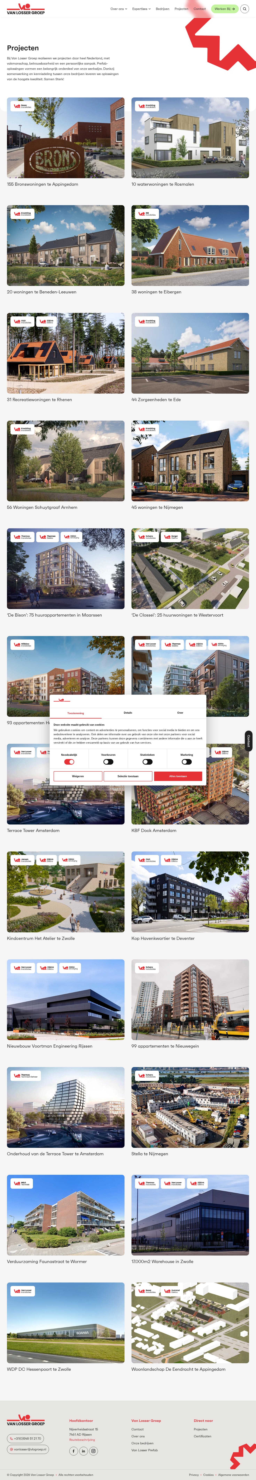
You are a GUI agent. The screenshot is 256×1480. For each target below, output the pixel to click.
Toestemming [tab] (75, 713)
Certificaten (202, 1436)
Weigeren (78, 776)
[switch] (108, 762)
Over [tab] (180, 712)
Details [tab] (128, 712)
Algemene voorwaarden (233, 1475)
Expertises (139, 9)
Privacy (194, 1475)
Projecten (181, 9)
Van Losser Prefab (144, 1450)
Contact (200, 9)
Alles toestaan (178, 776)
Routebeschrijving (82, 1440)
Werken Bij (222, 9)
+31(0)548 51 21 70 (27, 1438)
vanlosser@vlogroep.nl (30, 1449)
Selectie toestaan (128, 776)
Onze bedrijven (142, 1443)
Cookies (208, 1475)
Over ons (117, 9)
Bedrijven (162, 9)
